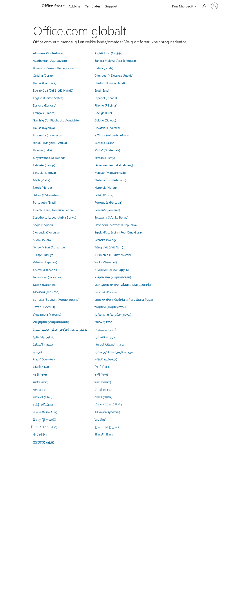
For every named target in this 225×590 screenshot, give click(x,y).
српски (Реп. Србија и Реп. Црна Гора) (123, 299)
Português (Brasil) (44, 202)
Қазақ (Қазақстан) (45, 284)
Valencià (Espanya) (45, 262)
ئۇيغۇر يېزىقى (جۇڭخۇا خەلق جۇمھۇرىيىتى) (60, 329)
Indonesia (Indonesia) (47, 135)
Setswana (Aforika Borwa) (111, 217)
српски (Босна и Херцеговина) (56, 299)
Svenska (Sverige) (106, 239)
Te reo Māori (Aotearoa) (49, 247)
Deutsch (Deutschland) (109, 83)
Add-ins (74, 6)
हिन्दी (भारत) (101, 374)
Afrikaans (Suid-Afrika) (48, 53)
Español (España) (105, 98)
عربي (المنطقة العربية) (109, 344)
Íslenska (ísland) (104, 142)
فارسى (37, 351)
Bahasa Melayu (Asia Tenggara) (115, 60)
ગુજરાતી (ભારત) (42, 397)
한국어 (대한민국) (106, 427)
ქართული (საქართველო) (112, 314)
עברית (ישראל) (104, 322)
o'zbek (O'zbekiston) (46, 195)
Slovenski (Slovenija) (46, 232)
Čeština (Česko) (43, 75)
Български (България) (47, 277)
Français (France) (44, 112)
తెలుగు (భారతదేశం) (108, 404)
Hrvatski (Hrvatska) (107, 127)
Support (111, 6)
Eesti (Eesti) (101, 90)
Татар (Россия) (44, 307)
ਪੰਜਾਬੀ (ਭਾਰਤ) (103, 389)
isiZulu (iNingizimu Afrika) (50, 142)
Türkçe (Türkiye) (43, 254)
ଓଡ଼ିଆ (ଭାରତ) (103, 397)
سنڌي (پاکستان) (43, 344)
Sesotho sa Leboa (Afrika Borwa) (54, 217)
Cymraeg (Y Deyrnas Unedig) (113, 75)
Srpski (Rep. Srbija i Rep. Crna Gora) (118, 232)
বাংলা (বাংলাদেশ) (102, 382)
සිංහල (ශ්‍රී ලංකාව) (44, 419)
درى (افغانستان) (104, 337)
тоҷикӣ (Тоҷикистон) (110, 307)
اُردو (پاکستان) (105, 329)
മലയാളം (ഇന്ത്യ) (107, 412)
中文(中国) (40, 434)
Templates (92, 6)
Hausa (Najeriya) (44, 127)
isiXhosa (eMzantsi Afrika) (111, 135)
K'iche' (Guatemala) (107, 150)
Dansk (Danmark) (44, 83)
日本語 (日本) (103, 435)
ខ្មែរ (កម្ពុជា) (45, 427)
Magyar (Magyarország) (110, 172)
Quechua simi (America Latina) (53, 210)
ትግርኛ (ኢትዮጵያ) (44, 359)
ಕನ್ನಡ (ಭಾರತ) (45, 412)
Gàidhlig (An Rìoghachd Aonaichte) (56, 120)
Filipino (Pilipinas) (105, 105)
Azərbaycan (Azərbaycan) (50, 60)
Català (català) (103, 68)
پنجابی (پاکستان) (43, 337)
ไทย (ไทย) (100, 419)
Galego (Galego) (105, 120)
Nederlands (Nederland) (110, 180)
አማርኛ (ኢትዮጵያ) (105, 359)
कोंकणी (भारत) (41, 367)
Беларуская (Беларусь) (111, 269)
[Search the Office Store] (204, 6)
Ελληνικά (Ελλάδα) (45, 269)
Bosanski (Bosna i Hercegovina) (53, 68)
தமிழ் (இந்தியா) (43, 404)
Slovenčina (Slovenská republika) (116, 225)
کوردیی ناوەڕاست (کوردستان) (113, 351)
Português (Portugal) (108, 202)
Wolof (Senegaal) (105, 262)
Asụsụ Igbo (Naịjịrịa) (108, 53)
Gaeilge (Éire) (103, 112)
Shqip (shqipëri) (43, 225)
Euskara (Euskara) (44, 105)
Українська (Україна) (47, 314)
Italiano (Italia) (42, 150)
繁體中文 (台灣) (43, 442)
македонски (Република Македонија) (123, 284)
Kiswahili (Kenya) (105, 157)
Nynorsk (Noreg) (105, 187)
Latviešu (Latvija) (44, 165)
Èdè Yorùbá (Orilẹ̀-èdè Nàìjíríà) (53, 90)
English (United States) (48, 98)
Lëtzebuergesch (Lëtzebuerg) (113, 165)
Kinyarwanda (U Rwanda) (49, 157)
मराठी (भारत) (40, 374)
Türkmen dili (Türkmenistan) (112, 254)
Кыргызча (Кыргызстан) (112, 277)
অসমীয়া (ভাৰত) (40, 382)
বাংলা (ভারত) (39, 389)
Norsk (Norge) (42, 187)
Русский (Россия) (106, 292)
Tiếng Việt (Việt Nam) (108, 247)
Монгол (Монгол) (46, 292)
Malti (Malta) (41, 180)
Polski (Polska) (103, 195)
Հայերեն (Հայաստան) (51, 322)
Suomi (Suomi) (42, 239)
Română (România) (107, 210)
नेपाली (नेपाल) (102, 366)
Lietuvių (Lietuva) (44, 172)
